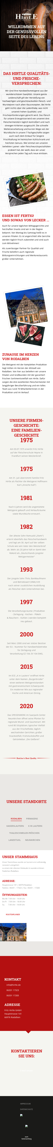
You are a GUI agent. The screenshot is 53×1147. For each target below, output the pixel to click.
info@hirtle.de (13, 984)
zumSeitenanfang (26, 1138)
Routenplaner (13, 914)
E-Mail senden (26, 1070)
